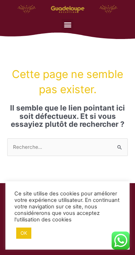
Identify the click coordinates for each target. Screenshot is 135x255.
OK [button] (24, 233)
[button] (67, 25)
